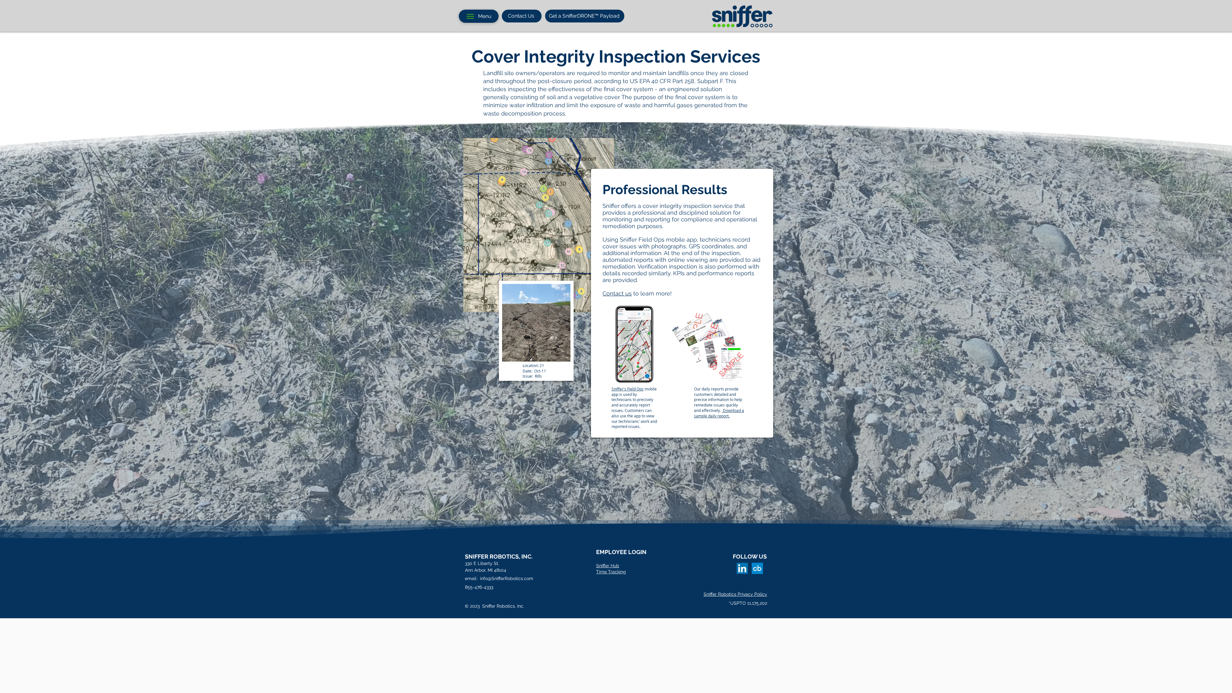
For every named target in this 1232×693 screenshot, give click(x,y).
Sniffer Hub (607, 565)
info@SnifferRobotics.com (506, 578)
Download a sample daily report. (719, 413)
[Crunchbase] (757, 568)
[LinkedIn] (742, 568)
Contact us (617, 293)
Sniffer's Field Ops (628, 388)
